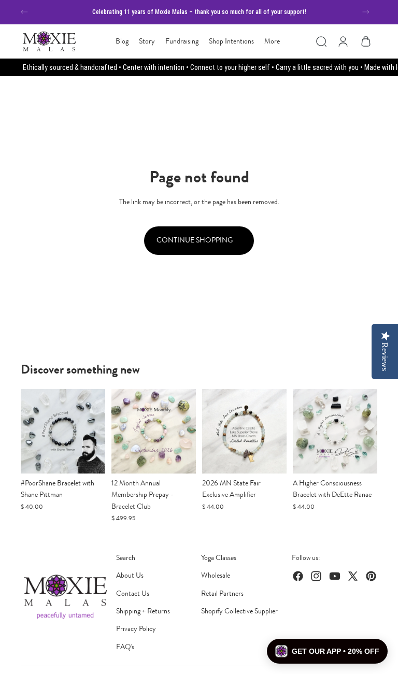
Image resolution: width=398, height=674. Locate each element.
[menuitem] (272, 41)
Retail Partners (222, 593)
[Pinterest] (371, 576)
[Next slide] (365, 12)
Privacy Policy (136, 628)
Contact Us (132, 593)
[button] (327, 651)
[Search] (321, 41)
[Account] (343, 41)
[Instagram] (316, 576)
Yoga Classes (218, 557)
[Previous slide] (24, 12)
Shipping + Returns (143, 611)
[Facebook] (298, 576)
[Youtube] (335, 576)
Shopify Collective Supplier (239, 611)
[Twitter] (353, 576)
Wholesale (215, 575)
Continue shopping (195, 240)
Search (125, 557)
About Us (130, 575)
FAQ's (125, 646)
